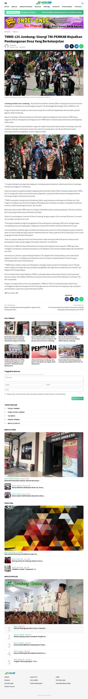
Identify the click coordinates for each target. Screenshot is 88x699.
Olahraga (21, 634)
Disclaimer (34, 680)
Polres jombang (14, 408)
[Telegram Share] (76, 46)
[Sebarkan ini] (67, 46)
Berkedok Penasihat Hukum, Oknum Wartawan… (22, 481)
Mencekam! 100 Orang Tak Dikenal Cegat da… (21, 554)
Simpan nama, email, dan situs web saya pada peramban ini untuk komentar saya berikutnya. (36, 394)
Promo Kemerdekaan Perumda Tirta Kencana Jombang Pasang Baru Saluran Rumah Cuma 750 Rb (65, 307)
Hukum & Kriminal (14, 478)
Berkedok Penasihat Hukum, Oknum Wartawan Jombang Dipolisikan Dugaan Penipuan (15, 339)
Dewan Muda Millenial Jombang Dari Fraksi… (30, 645)
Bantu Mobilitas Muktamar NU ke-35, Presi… (28, 488)
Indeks (7, 677)
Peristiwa (12, 552)
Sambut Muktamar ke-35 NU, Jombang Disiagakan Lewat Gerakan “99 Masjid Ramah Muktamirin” (14, 363)
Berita (7, 478)
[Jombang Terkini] (44, 3)
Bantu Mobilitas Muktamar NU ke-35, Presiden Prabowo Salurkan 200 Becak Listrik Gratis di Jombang (44, 339)
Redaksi (7, 680)
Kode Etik (33, 677)
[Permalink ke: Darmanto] (7, 46)
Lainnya (19, 485)
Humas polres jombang (16, 412)
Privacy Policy (10, 686)
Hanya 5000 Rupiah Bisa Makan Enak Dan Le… (30, 653)
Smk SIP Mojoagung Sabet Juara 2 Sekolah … (30, 628)
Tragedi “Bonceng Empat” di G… (26, 661)
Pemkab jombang (14, 419)
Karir (57, 677)
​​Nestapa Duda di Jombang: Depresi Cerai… (27, 561)
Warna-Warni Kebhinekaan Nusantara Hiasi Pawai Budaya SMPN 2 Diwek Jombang (69, 339)
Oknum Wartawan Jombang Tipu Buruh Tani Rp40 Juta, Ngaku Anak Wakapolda (43, 362)
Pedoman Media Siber (63, 683)
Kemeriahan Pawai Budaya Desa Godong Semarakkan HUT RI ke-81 (71, 361)
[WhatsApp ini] (81, 46)
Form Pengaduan (36, 683)
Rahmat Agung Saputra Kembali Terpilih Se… (30, 637)
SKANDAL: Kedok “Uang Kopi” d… (24, 569)
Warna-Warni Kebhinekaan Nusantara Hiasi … (28, 496)
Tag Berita (11, 416)
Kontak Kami (9, 683)
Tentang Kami (60, 680)
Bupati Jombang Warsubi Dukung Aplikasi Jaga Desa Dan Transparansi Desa (22, 307)
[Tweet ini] (72, 46)
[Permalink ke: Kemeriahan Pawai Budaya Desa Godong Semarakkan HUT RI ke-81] (71, 351)
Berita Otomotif (14, 423)
